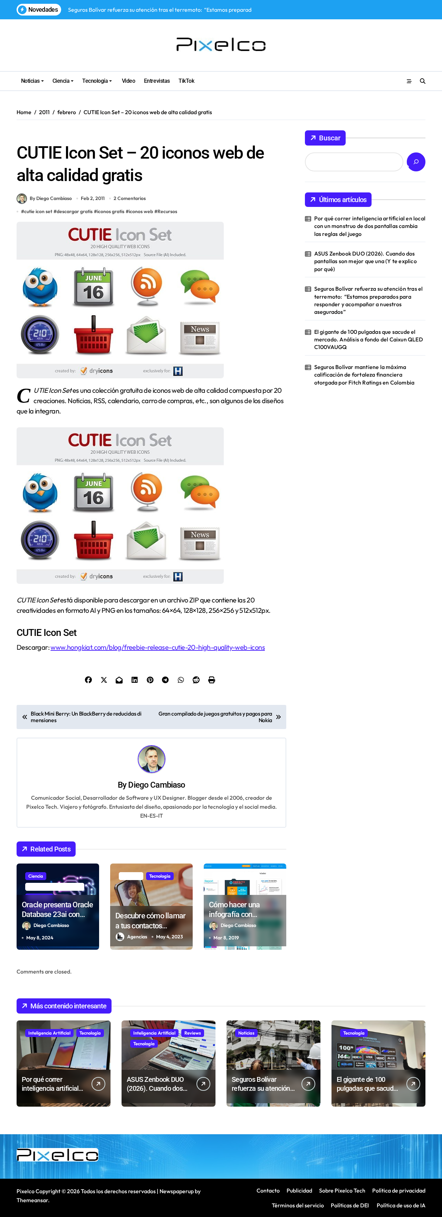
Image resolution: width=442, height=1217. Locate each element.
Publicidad (299, 1190)
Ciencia (61, 81)
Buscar (329, 138)
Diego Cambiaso (156, 785)
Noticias (30, 81)
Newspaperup (177, 1191)
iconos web (141, 211)
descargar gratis (75, 211)
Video (128, 81)
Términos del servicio (298, 1205)
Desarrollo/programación (54, 886)
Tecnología (95, 81)
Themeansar (32, 1200)
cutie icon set (38, 211)
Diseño (222, 876)
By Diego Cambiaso (51, 198)
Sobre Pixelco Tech (342, 1190)
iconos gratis (110, 211)
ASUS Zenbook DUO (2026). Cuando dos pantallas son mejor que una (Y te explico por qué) (365, 261)
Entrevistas (157, 81)
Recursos (29, 134)
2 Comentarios (130, 198)
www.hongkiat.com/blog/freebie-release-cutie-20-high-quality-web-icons (157, 647)
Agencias (137, 937)
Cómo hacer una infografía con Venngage (234, 914)
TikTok (186, 81)
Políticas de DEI (350, 1205)
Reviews (192, 1033)
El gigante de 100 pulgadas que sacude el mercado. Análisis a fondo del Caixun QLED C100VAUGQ (368, 339)
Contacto (268, 1190)
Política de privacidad (398, 1190)
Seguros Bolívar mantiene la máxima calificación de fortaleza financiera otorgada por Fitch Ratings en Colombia (364, 374)
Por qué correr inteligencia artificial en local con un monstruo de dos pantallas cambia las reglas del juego (369, 226)
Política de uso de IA (400, 1205)
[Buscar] (416, 161)
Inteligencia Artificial (49, 1033)
